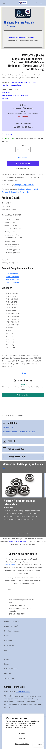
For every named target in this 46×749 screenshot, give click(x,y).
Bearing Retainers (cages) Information (19, 502)
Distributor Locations (12, 631)
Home (31, 37)
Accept (22, 733)
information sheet (23, 691)
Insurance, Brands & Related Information (19, 432)
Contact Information (11, 621)
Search (7, 650)
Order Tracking (9, 645)
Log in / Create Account (17, 37)
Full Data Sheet (12, 274)
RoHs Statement (12, 277)
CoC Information (12, 282)
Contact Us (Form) (11, 626)
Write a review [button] (23, 395)
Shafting (5, 98)
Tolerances (6, 92)
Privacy (7, 664)
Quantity (23, 145)
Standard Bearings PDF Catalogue (15, 95)
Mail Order (8, 640)
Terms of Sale (9, 678)
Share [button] (24, 373)
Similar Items (7, 134)
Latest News (10, 565)
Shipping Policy (9, 427)
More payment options (23, 168)
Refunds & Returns (11, 669)
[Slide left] (18, 534)
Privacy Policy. (21, 727)
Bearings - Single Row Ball (24, 185)
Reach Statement (12, 279)
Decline (22, 738)
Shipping (7, 674)
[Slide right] (27, 534)
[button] (4, 2)
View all (4, 468)
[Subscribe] (39, 589)
